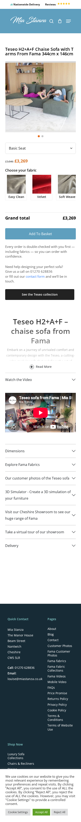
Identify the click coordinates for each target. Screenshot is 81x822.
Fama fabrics (57, 661)
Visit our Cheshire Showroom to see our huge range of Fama (37, 515)
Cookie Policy (57, 710)
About (52, 629)
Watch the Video (18, 379)
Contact (53, 640)
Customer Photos (60, 646)
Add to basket (40, 233)
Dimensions (15, 451)
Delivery (11, 545)
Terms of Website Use (60, 727)
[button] (68, 21)
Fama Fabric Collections (56, 668)
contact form (35, 276)
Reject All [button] (59, 812)
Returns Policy (58, 699)
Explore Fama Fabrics (22, 464)
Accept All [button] (41, 812)
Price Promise (57, 693)
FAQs (51, 688)
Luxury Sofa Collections (16, 756)
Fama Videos (57, 676)
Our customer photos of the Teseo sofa (37, 478)
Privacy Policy (57, 705)
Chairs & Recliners (21, 764)
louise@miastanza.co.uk (25, 679)
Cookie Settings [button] (18, 812)
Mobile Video (57, 682)
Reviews (50, 4)
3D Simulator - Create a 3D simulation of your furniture (38, 495)
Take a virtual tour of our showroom (34, 532)
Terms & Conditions (55, 718)
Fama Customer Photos (59, 653)
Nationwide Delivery (26, 4)
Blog (51, 634)
